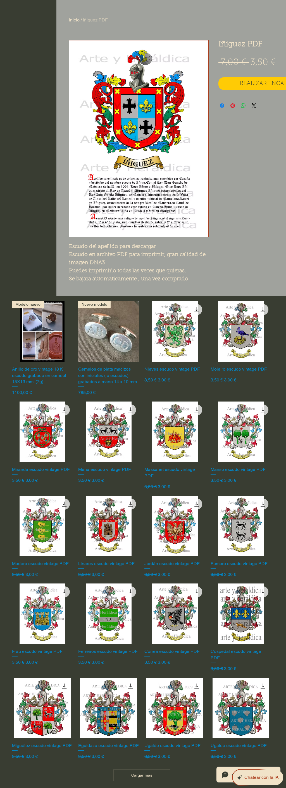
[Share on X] (254, 105)
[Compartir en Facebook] (222, 105)
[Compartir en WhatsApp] (243, 105)
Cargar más (141, 775)
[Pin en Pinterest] (232, 105)
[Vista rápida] (174, 331)
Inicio (74, 20)
